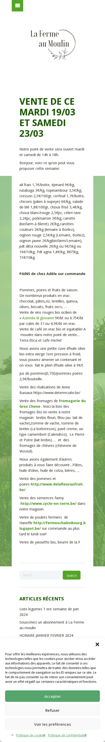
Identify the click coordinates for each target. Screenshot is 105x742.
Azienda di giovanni (38, 317)
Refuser (52, 710)
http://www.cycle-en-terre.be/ (48, 503)
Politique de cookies (30, 735)
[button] (97, 644)
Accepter (52, 696)
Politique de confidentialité (67, 735)
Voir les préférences (52, 724)
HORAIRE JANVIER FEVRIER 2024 (46, 635)
